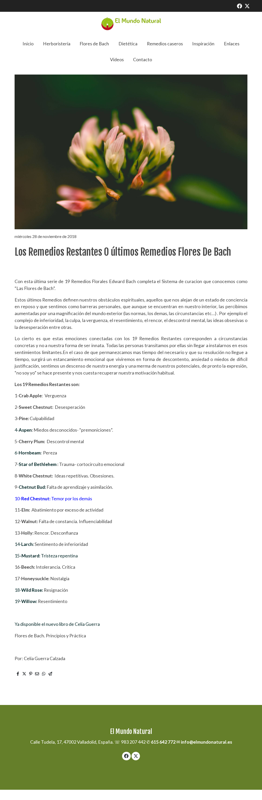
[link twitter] (247, 5)
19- (26, 601)
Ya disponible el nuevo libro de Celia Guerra (57, 624)
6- (28, 452)
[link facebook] (239, 5)
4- (17, 430)
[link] (131, 23)
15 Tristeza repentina (46, 555)
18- (29, 590)
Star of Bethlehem (38, 464)
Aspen (25, 430)
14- (24, 544)
